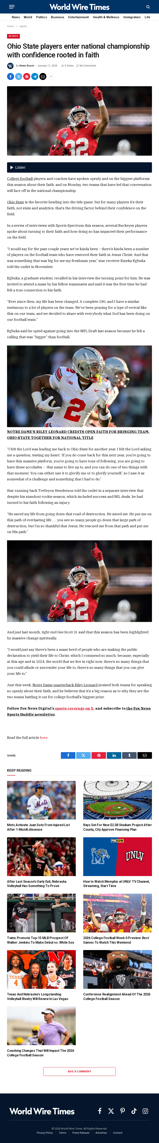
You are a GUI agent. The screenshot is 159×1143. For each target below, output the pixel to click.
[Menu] (11, 6)
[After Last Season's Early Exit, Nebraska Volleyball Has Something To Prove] (41, 856)
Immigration (132, 17)
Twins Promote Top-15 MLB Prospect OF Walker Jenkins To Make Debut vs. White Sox (40, 940)
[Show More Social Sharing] (50, 76)
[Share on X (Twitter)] (18, 76)
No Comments (88, 65)
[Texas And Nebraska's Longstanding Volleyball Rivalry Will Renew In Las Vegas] (41, 969)
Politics (41, 17)
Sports (13, 36)
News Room (26, 65)
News (16, 17)
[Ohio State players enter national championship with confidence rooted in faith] (79, 121)
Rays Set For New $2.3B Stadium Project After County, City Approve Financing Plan (117, 827)
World (28, 17)
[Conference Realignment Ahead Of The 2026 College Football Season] (117, 969)
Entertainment (78, 17)
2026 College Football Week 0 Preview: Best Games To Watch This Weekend (116, 940)
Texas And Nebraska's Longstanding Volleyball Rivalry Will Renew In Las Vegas (37, 996)
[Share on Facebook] (10, 76)
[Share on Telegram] (34, 76)
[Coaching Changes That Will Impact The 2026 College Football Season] (41, 1025)
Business (57, 17)
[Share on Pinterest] (26, 76)
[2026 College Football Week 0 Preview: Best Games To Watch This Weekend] (117, 913)
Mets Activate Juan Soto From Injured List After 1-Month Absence (38, 827)
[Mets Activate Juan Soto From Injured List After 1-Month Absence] (41, 800)
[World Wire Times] (79, 6)
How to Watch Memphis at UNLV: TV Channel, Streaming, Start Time (116, 884)
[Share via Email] (42, 76)
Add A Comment (79, 1071)
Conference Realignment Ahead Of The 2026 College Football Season (116, 996)
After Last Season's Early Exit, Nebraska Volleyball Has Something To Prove (36, 884)
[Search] (148, 6)
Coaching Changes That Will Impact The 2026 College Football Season (40, 1053)
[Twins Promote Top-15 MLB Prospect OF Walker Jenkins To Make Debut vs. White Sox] (41, 913)
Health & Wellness (106, 17)
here (44, 737)
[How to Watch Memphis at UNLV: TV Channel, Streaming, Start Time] (117, 856)
